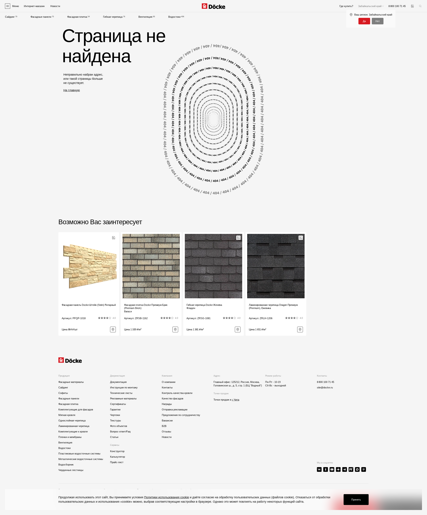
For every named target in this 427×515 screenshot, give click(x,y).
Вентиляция (145, 16)
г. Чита (235, 399)
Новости (166, 437)
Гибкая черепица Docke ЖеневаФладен (204, 306)
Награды (167, 404)
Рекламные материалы (123, 398)
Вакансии (167, 420)
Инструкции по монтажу (124, 387)
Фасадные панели (41, 16)
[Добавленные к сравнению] (412, 6)
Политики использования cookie (166, 497)
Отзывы (166, 431)
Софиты (63, 393)
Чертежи (115, 415)
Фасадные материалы (71, 382)
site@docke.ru (325, 387)
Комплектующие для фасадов (75, 409)
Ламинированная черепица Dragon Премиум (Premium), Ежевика (273, 306)
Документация (118, 382)
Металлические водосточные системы (80, 459)
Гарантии (115, 409)
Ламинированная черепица (73, 426)
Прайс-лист (116, 462)
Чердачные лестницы (70, 470)
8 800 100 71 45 (325, 382)
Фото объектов (118, 426)
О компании (168, 382)
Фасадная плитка (77, 16)
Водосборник (66, 464)
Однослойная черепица (72, 420)
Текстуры (115, 420)
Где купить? (346, 6)
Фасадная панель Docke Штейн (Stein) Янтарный (89, 304)
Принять (356, 499)
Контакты (167, 387)
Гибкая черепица (112, 16)
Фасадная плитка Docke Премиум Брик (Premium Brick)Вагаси (145, 308)
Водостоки (174, 16)
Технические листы (121, 393)
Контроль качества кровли (177, 393)
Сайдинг (10, 16)
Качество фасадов (172, 398)
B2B (164, 426)
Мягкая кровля (66, 415)
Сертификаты (118, 404)
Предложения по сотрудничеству (181, 415)
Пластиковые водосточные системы (79, 453)
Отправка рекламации (174, 409)
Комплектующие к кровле (73, 431)
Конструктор (117, 451)
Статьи (114, 437)
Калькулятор (117, 456)
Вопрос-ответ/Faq (120, 431)
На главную (71, 90)
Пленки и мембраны (70, 437)
